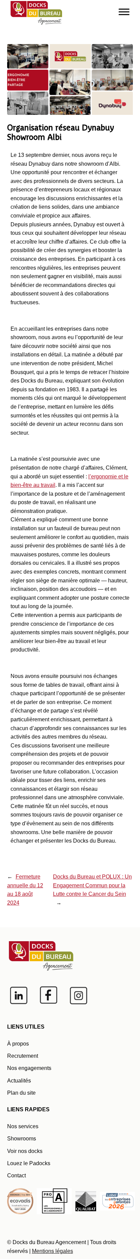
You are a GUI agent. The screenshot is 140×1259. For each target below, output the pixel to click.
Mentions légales (52, 1251)
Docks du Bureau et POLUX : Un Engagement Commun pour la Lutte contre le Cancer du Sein (92, 885)
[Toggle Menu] (124, 11)
